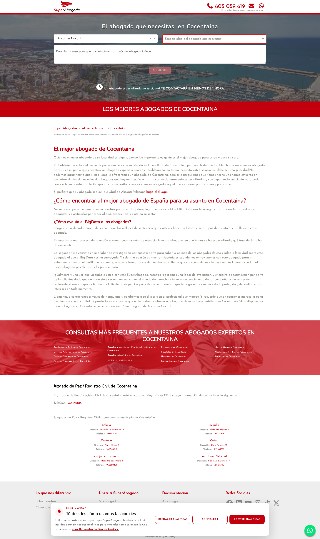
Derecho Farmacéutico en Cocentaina (72, 361)
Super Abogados (65, 128)
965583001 (219, 449)
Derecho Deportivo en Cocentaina (71, 356)
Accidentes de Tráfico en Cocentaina (72, 347)
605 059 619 (229, 6)
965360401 (111, 465)
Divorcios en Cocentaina (119, 360)
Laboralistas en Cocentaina (175, 361)
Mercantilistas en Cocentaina (229, 347)
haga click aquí (156, 192)
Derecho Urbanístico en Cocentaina (125, 355)
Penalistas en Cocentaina (227, 356)
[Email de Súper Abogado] (251, 6)
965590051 (75, 403)
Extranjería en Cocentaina (174, 347)
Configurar (210, 519)
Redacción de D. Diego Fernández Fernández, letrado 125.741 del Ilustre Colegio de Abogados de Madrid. (106, 135)
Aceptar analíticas (247, 519)
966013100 (219, 465)
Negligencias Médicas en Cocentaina (233, 352)
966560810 (111, 449)
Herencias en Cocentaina (173, 356)
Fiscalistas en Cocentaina (173, 352)
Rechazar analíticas (172, 519)
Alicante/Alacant (94, 128)
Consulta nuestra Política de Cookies (95, 529)
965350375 (219, 434)
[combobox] (102, 38)
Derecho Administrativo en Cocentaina (73, 352)
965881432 (112, 434)
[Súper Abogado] (67, 6)
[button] (151, 38)
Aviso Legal (258, 10)
